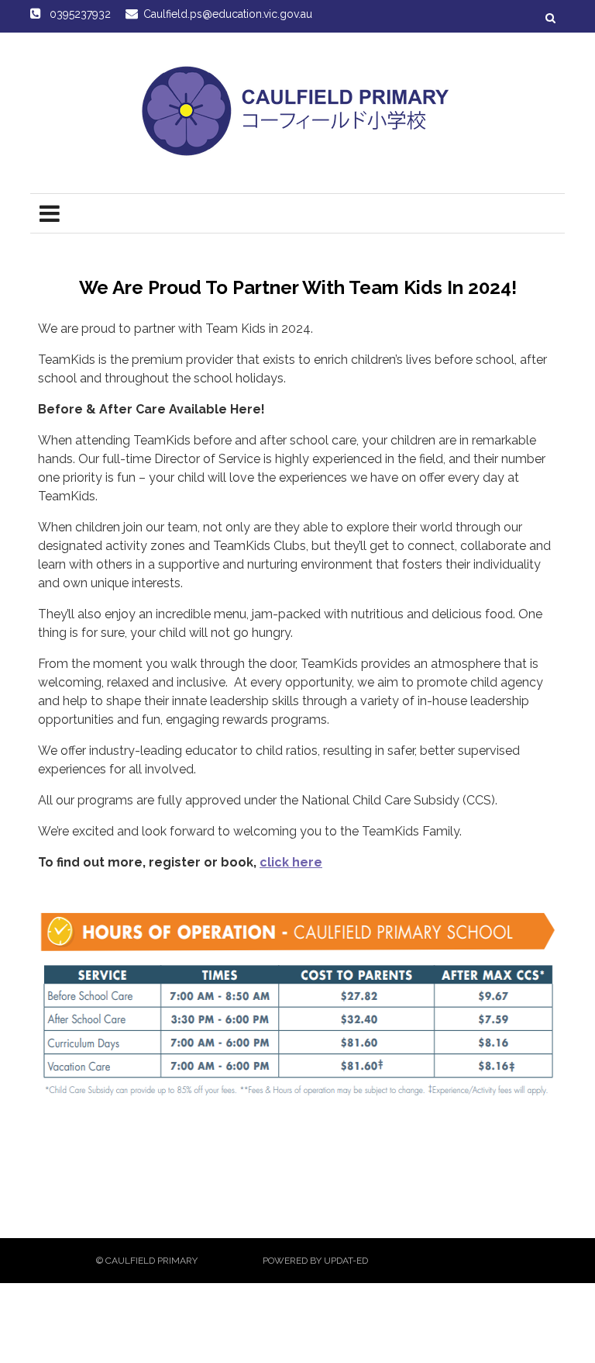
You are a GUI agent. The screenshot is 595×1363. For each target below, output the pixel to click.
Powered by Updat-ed (315, 1260)
